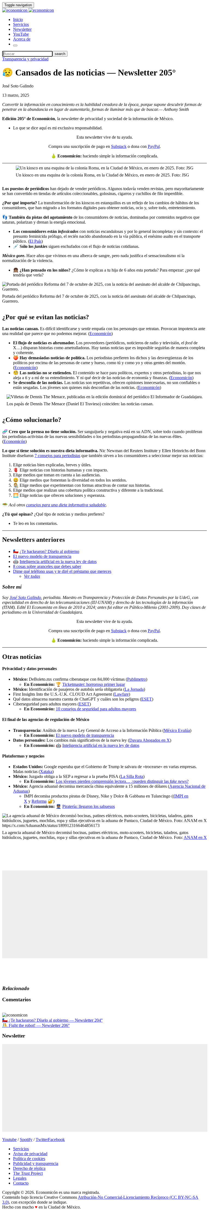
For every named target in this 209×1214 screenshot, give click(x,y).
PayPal (154, 146)
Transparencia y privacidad (25, 59)
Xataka (46, 771)
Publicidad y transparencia (35, 1163)
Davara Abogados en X (149, 740)
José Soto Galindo (25, 597)
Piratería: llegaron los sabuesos (88, 806)
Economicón (100, 333)
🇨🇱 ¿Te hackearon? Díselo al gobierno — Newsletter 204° (52, 1020)
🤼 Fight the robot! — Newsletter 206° (36, 1025)
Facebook (56, 1139)
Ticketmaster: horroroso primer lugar (93, 684)
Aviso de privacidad (30, 1153)
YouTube (21, 34)
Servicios (21, 24)
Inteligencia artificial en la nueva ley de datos (58, 561)
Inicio (18, 19)
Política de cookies (29, 1158)
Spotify (26, 1139)
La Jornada (134, 689)
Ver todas (32, 576)
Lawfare (121, 694)
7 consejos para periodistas (57, 455)
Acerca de (21, 39)
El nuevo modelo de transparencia (42, 556)
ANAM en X (195, 837)
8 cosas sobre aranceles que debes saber (47, 566)
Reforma (39, 801)
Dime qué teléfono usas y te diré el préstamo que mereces (62, 571)
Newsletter (22, 29)
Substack (119, 146)
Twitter (42, 1139)
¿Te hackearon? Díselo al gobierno (49, 551)
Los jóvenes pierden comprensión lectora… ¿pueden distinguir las (113, 781)
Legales (19, 1178)
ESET (146, 699)
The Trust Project (28, 1173)
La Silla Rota (132, 776)
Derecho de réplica (29, 1168)
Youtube (9, 1139)
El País (35, 241)
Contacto (21, 1183)
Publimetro (136, 679)
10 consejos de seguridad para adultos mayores (96, 709)
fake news (178, 781)
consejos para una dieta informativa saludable (66, 505)
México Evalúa (177, 730)
